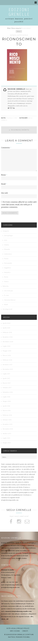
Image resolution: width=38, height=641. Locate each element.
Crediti (25, 631)
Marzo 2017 (7, 383)
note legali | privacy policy (18, 628)
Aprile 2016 (6, 406)
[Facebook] (10, 108)
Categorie (6, 231)
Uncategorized (7, 309)
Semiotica (7, 272)
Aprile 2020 (6, 323)
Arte (5, 240)
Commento (6, 148)
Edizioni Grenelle (17, 89)
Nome (4, 175)
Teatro (6, 281)
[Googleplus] (12, 108)
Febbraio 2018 (7, 360)
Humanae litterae (9, 300)
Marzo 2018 (7, 355)
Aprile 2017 (6, 378)
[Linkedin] (14, 108)
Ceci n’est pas (8, 290)
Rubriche (6, 286)
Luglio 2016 (6, 397)
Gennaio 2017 (7, 387)
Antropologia (8, 235)
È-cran (6, 295)
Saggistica (7, 268)
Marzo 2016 (7, 410)
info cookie (15, 631)
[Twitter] (8, 108)
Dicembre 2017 (7, 364)
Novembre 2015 (8, 429)
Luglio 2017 (6, 374)
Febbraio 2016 (7, 415)
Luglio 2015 (6, 438)
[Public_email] (27, 521)
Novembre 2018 (8, 341)
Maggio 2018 (7, 351)
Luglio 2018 (6, 346)
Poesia (6, 258)
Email (4, 184)
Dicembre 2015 (7, 424)
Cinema (6, 245)
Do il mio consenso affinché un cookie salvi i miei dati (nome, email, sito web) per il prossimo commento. (19, 204)
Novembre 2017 (8, 369)
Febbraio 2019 (7, 332)
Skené (6, 304)
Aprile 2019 (6, 328)
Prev (18, 31)
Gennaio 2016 (7, 420)
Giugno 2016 (7, 401)
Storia (6, 277)
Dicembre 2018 (8, 337)
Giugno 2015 (7, 443)
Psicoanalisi (8, 263)
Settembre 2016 (8, 392)
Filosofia (7, 249)
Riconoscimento (19, 130)
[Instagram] (19, 521)
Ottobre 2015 (7, 433)
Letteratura (8, 254)
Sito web (4, 193)
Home (9, 28)
